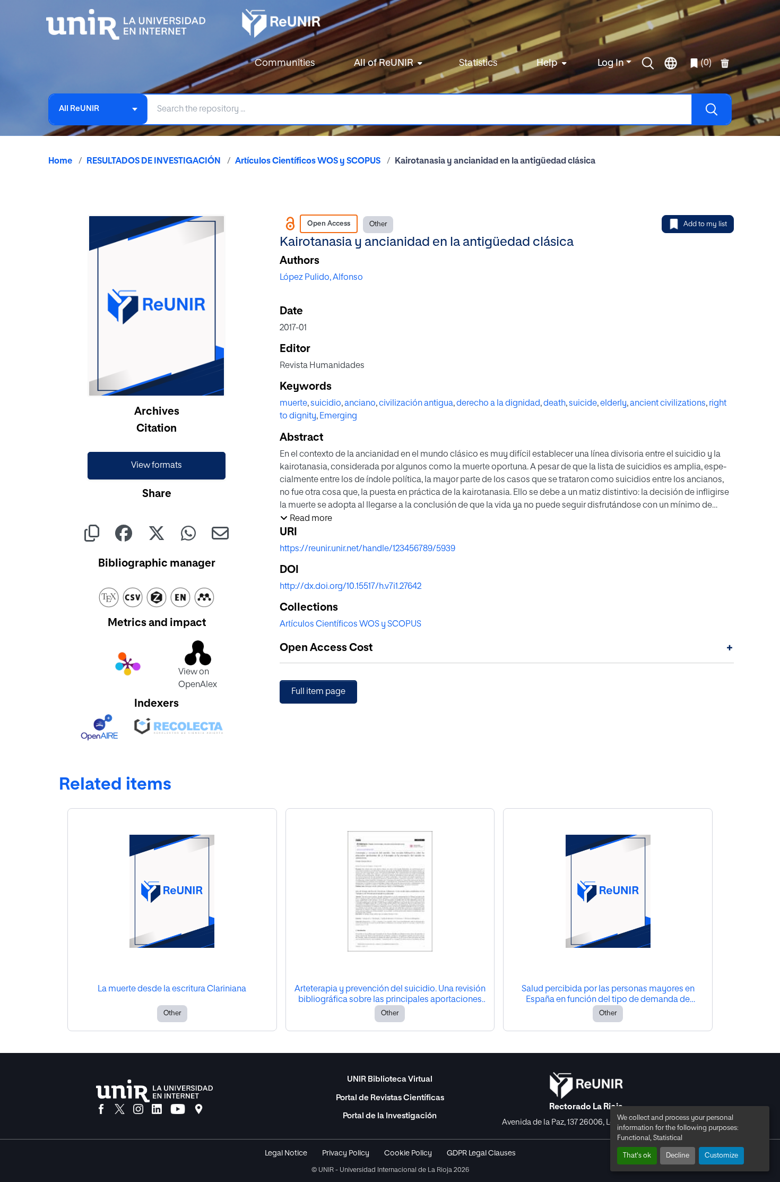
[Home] (131, 24)
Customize (721, 1155)
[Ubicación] (199, 1109)
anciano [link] (360, 403)
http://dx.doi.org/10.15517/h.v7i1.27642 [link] (350, 587)
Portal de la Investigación (390, 1116)
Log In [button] (611, 63)
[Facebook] (101, 1109)
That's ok (637, 1155)
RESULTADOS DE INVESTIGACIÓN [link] (153, 161)
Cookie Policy (408, 1153)
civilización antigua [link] (416, 403)
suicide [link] (583, 403)
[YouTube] (177, 1109)
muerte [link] (293, 403)
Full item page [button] (318, 692)
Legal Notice (286, 1153)
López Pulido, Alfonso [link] (321, 277)
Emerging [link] (338, 416)
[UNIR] (154, 1091)
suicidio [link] (325, 403)
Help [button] (547, 63)
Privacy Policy (345, 1153)
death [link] (554, 403)
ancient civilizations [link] (668, 403)
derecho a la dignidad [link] (498, 403)
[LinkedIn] (157, 1109)
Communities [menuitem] (285, 63)
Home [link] (60, 161)
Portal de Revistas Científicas (390, 1098)
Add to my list (705, 224)
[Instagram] (138, 1109)
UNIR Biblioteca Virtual (389, 1079)
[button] (648, 63)
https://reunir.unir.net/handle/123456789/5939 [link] (367, 549)
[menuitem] (387, 63)
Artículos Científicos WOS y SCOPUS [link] (307, 161)
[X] (120, 1109)
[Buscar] (711, 109)
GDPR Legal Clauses (481, 1153)
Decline (677, 1155)
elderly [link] (613, 403)
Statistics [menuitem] (478, 63)
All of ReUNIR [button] (383, 63)
